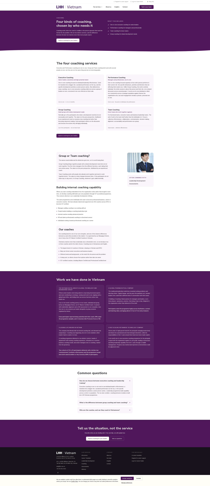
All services (85, 455)
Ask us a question (117, 438)
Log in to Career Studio (137, 1)
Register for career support (121, 1)
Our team (109, 458)
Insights (117, 7)
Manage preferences (126, 482)
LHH (68, 456)
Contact (125, 7)
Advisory (84, 469)
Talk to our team (146, 7)
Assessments (133, 184)
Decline (138, 478)
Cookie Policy (74, 481)
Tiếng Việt (151, 1)
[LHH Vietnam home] (68, 6)
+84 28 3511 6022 (61, 468)
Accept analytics (127, 478)
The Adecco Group (70, 458)
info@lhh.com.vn (60, 466)
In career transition (137, 455)
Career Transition (86, 458)
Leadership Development (137, 181)
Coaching (84, 463)
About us (108, 7)
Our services (97, 7)
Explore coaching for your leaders (67, 40)
